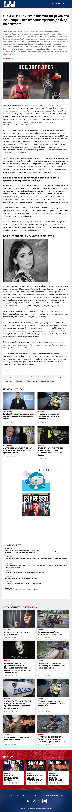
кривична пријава (21, 377)
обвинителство (49, 377)
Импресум (13, 795)
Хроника (6, 58)
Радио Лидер (9, 4)
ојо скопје (20, 381)
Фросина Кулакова (48, 381)
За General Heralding (54, 795)
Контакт (38, 795)
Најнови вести (14, 545)
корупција (9, 381)
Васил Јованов (32, 381)
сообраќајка (36, 377)
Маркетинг (26, 795)
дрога (61, 377)
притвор (8, 377)
